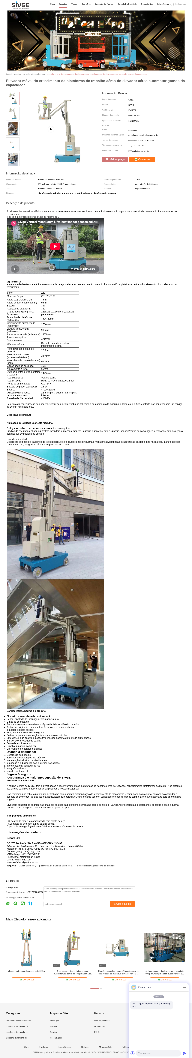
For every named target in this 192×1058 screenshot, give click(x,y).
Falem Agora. (163, 4)
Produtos (63, 4)
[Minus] (184, 987)
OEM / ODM (99, 1026)
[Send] (184, 1053)
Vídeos (74, 4)
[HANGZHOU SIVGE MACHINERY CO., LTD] (20, 5)
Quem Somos (64, 1047)
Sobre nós (86, 4)
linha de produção (102, 1021)
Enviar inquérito (122, 904)
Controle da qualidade (127, 4)
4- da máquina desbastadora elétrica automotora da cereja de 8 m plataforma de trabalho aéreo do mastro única (72, 972)
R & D (96, 1032)
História (53, 1026)
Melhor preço (116, 159)
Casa (52, 4)
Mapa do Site (105, 1047)
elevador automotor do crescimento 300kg (26, 971)
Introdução (54, 1021)
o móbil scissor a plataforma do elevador (96, 865)
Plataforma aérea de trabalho (18, 1021)
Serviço (53, 1032)
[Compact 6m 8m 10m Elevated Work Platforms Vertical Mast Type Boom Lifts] (58, 166)
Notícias (85, 1047)
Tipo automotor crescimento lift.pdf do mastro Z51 (33, 217)
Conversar (144, 159)
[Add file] (132, 1053)
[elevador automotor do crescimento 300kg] (26, 947)
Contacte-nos (147, 4)
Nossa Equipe (56, 1038)
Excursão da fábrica (104, 4)
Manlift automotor (27, 865)
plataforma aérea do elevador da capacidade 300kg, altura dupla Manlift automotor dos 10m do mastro (164, 972)
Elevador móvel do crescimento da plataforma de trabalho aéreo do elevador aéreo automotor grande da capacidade (97, 74)
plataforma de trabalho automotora (55, 865)
